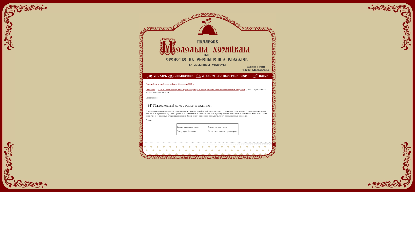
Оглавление (150, 90)
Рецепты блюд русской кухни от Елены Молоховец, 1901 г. (170, 84)
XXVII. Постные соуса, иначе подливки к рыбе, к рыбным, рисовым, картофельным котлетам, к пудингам (201, 90)
